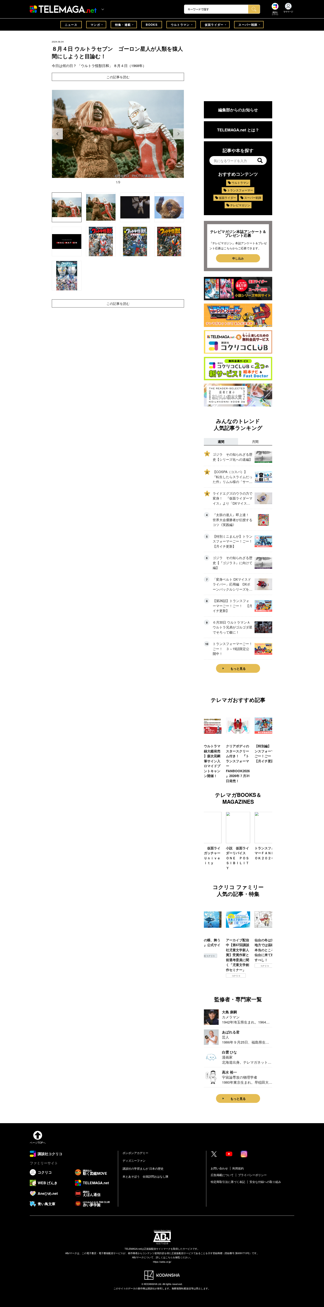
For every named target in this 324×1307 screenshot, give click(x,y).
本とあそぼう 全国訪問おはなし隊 (145, 1176)
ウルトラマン (180, 24)
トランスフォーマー (240, 190)
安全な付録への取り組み (265, 1182)
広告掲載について (222, 1175)
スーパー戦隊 (247, 24)
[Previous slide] (57, 133)
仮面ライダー (214, 24)
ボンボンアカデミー (135, 1153)
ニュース (71, 24)
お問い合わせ (219, 1168)
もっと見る (238, 668)
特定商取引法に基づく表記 (228, 1182)
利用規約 (238, 1168)
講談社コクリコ (264, 970)
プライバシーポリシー (252, 1175)
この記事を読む (118, 77)
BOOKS (152, 24)
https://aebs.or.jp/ (162, 1261)
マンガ (95, 24)
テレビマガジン (240, 205)
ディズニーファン (134, 1160)
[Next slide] (178, 133)
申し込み (238, 258)
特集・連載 (123, 24)
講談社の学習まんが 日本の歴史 (143, 1168)
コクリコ (207, 975)
